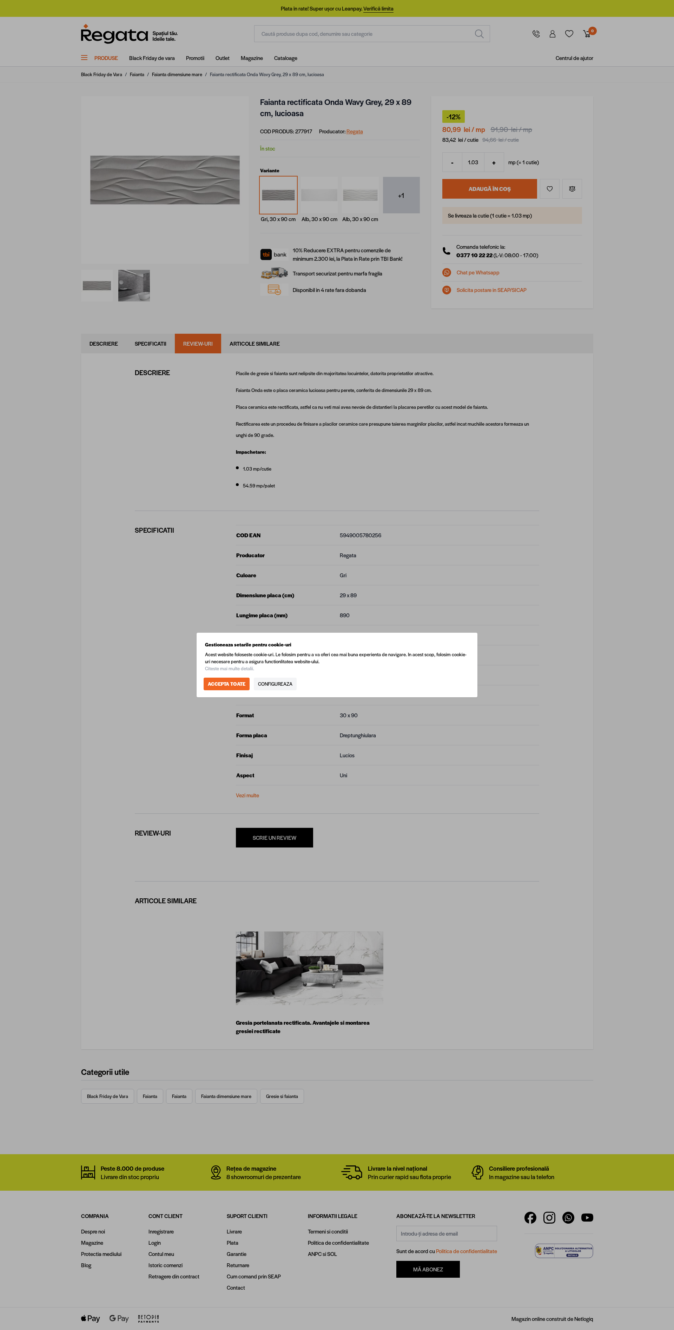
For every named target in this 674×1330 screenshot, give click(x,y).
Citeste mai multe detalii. (229, 668)
